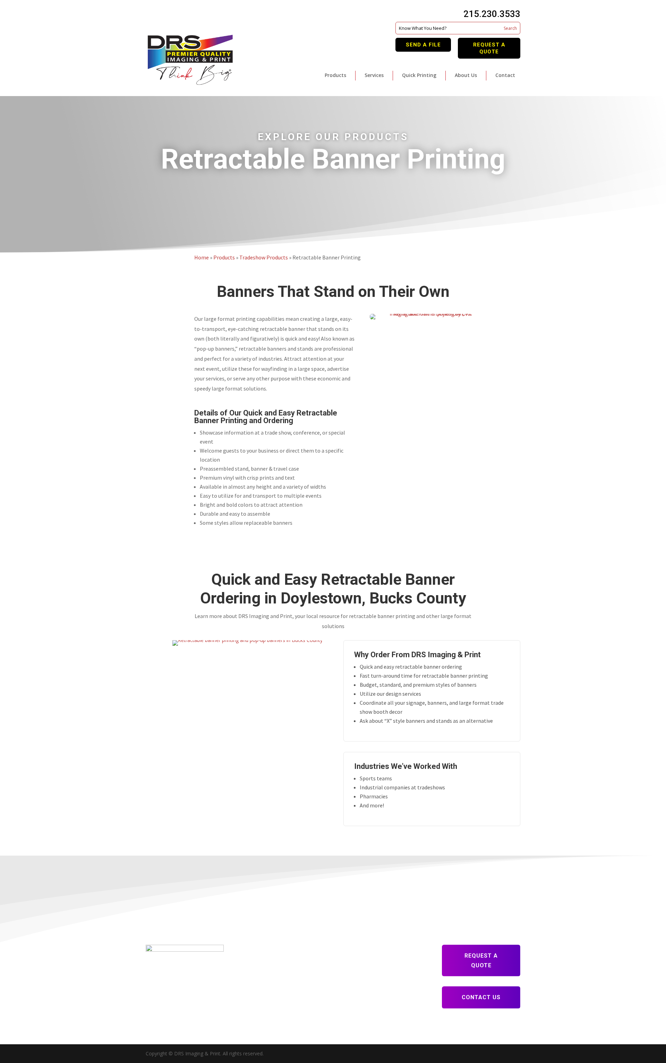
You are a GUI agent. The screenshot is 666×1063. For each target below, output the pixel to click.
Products (335, 75)
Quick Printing (419, 75)
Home (201, 257)
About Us (466, 75)
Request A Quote (489, 48)
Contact (505, 75)
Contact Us (481, 997)
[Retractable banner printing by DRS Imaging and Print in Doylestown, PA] (421, 317)
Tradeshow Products (263, 257)
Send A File (423, 45)
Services (374, 75)
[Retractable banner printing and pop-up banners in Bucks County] (234, 644)
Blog (250, 969)
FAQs (250, 978)
